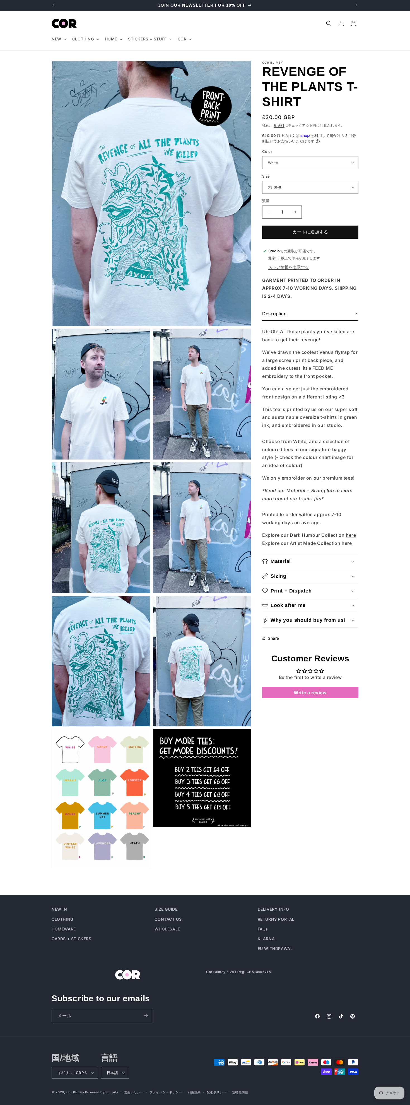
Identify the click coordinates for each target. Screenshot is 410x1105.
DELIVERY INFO (273, 909)
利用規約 (194, 1092)
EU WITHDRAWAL (275, 948)
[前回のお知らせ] (53, 5)
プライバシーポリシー (165, 1092)
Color (267, 151)
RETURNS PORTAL (276, 919)
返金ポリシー (134, 1092)
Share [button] (273, 637)
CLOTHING (62, 919)
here (351, 535)
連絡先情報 (240, 1092)
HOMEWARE (64, 928)
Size (266, 176)
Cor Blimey (75, 1092)
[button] (58, 39)
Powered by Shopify (101, 1092)
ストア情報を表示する (288, 266)
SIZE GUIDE (166, 909)
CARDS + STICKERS (71, 938)
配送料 (279, 125)
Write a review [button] (310, 692)
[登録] (145, 1015)
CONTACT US (168, 919)
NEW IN (59, 909)
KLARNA (266, 938)
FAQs (263, 928)
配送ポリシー (216, 1092)
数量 (266, 201)
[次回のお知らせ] (356, 5)
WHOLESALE (167, 928)
